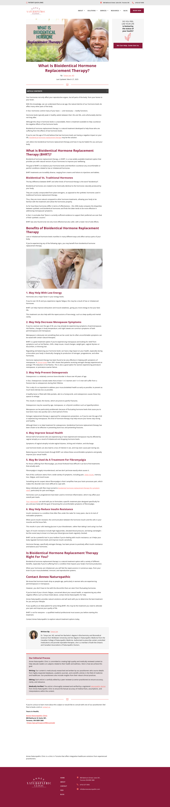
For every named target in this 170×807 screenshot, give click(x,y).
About (62, 782)
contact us (46, 707)
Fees (61, 790)
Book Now (137, 10)
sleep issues (89, 475)
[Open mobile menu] (27, 2)
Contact (63, 786)
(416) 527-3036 (85, 785)
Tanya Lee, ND (68, 75)
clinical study (42, 362)
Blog (126, 11)
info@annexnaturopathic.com (90, 789)
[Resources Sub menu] (120, 10)
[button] (67, 91)
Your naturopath (32, 501)
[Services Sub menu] (107, 10)
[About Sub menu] (84, 10)
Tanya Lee (54, 632)
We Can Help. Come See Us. (128, 45)
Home (62, 778)
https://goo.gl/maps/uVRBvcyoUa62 (41, 723)
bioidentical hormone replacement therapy (45, 137)
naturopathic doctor (98, 686)
